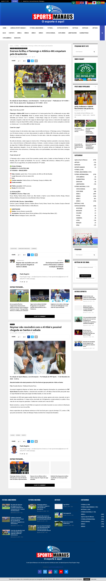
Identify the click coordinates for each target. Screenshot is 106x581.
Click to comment (40, 316)
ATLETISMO (79, 208)
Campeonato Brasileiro (24, 248)
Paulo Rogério (14, 56)
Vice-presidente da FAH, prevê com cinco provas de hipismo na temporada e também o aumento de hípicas (89, 320)
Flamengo (34, 248)
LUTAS (78, 220)
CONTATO (11, 33)
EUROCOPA (17, 38)
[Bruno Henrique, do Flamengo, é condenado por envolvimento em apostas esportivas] (91, 139)
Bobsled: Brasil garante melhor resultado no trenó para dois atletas (59, 477)
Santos (24, 435)
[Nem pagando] (59, 515)
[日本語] (94, 2)
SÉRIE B (26, 33)
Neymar (18, 435)
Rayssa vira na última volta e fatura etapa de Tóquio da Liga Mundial (39, 477)
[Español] (103, 2)
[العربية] (74, 2)
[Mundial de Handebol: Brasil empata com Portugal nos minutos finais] (78, 343)
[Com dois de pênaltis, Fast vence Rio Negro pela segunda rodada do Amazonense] (6, 532)
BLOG (4, 33)
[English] (82, 2)
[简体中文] (78, 2)
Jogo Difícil (66, 505)
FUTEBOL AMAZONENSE (36, 28)
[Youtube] (61, 572)
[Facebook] (40, 572)
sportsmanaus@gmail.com (56, 567)
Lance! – (50, 101)
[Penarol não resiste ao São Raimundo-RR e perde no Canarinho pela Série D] (32, 518)
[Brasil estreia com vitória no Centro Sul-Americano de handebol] (78, 298)
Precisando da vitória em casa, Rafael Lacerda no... (79, 146)
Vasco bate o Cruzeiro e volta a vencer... (79, 130)
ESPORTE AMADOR (80, 167)
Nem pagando (67, 513)
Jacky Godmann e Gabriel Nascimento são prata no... (84, 107)
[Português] (98, 2)
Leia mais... (94, 579)
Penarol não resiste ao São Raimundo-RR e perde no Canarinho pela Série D (44, 517)
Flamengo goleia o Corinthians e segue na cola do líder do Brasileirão (43, 507)
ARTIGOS (95, 28)
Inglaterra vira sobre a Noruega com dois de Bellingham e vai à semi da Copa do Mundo (60, 305)
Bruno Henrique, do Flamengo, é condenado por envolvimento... (91, 146)
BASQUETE (79, 210)
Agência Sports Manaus (81, 160)
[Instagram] (50, 572)
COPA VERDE (61, 33)
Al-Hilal (12, 435)
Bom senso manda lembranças (68, 522)
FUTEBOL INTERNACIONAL (82, 174)
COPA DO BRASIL (50, 33)
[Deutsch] (90, 2)
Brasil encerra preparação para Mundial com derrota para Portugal (89, 332)
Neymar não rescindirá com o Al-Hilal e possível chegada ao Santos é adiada (27, 265)
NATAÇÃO (78, 222)
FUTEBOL (50, 28)
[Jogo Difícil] (59, 506)
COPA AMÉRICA (7, 38)
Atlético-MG (13, 248)
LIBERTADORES (72, 33)
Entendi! (87, 579)
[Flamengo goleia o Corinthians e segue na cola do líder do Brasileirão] (32, 506)
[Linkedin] (55, 572)
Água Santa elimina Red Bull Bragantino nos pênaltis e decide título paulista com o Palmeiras (38, 306)
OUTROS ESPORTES (62, 28)
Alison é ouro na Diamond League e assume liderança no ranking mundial (88, 308)
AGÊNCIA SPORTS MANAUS (18, 28)
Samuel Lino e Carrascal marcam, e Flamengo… (34, 1)
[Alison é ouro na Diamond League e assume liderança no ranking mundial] (78, 308)
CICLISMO (78, 213)
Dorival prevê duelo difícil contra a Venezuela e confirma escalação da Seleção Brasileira (53, 266)
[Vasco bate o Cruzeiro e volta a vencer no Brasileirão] (80, 123)
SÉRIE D (41, 33)
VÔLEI (77, 225)
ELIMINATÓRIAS (84, 33)
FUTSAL (78, 215)
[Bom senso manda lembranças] (59, 523)
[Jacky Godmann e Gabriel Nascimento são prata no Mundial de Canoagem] (85, 97)
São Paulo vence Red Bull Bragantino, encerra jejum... (90, 131)
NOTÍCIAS (75, 28)
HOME (4, 28)
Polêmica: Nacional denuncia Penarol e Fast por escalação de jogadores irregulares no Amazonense (17, 521)
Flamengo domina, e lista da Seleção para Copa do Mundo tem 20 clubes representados (18, 477)
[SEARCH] (94, 51)
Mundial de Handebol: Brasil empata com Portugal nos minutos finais (89, 344)
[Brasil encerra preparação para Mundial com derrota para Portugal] (78, 332)
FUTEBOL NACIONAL (19, 48)
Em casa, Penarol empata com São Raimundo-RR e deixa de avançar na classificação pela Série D (44, 528)
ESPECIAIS (85, 28)
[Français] (86, 2)
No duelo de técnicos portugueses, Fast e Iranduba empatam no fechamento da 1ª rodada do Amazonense (18, 508)
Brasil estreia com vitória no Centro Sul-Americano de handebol (89, 297)
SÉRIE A (19, 33)
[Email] (66, 572)
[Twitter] (45, 572)
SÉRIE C (34, 33)
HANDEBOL (79, 218)
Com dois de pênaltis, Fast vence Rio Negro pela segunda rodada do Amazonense (18, 532)
